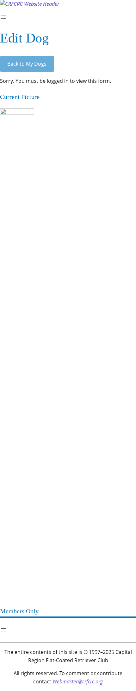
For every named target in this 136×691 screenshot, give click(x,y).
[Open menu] (4, 17)
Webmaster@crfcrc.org (78, 681)
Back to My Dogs (26, 63)
